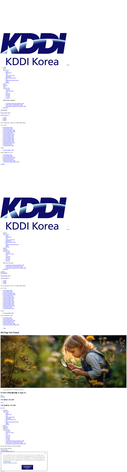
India (7, 144)
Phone (7, 81)
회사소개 (5, 85)
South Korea (9, 131)
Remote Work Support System (12, 80)
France (8, 156)
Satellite (7, 82)
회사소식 (8, 97)
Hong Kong (9, 130)
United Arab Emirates (11, 161)
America (8, 150)
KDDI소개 (5, 107)
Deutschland (9, 157)
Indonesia (8, 139)
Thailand (8, 135)
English (4, 119)
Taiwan (8, 133)
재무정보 (8, 95)
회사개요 (8, 89)
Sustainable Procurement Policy (16, 106)
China (8, 128)
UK (7, 154)
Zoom (7, 71)
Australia (8, 145)
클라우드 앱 (8, 72)
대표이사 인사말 (9, 91)
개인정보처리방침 (6, 461)
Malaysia (8, 141)
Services (5, 410)
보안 (7, 74)
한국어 (4, 120)
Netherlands (9, 160)
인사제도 (8, 96)
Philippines (9, 142)
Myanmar (8, 138)
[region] (24, 461)
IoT (6, 79)
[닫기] (45, 453)
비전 (7, 92)
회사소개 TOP (6, 88)
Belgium (8, 159)
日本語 (4, 117)
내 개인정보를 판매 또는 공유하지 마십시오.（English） (27, 467)
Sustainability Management (15, 103)
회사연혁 (8, 93)
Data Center (8, 76)
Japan (7, 127)
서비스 (4, 67)
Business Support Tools (11, 77)
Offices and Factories (10, 75)
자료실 (4, 83)
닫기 (4, 68)
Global (5, 112)
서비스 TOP (6, 70)
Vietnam (8, 137)
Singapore (8, 134)
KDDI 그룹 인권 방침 (14, 104)
